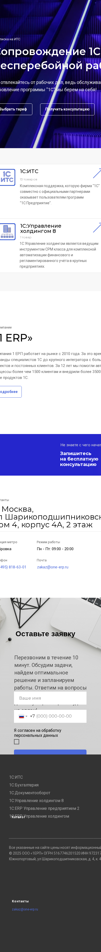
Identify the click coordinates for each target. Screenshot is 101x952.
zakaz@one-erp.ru (52, 567)
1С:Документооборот (29, 792)
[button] (67, 109)
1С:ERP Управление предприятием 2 (44, 808)
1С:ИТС (16, 777)
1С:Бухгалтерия (24, 785)
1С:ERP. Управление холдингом (39, 816)
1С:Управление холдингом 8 (36, 800)
